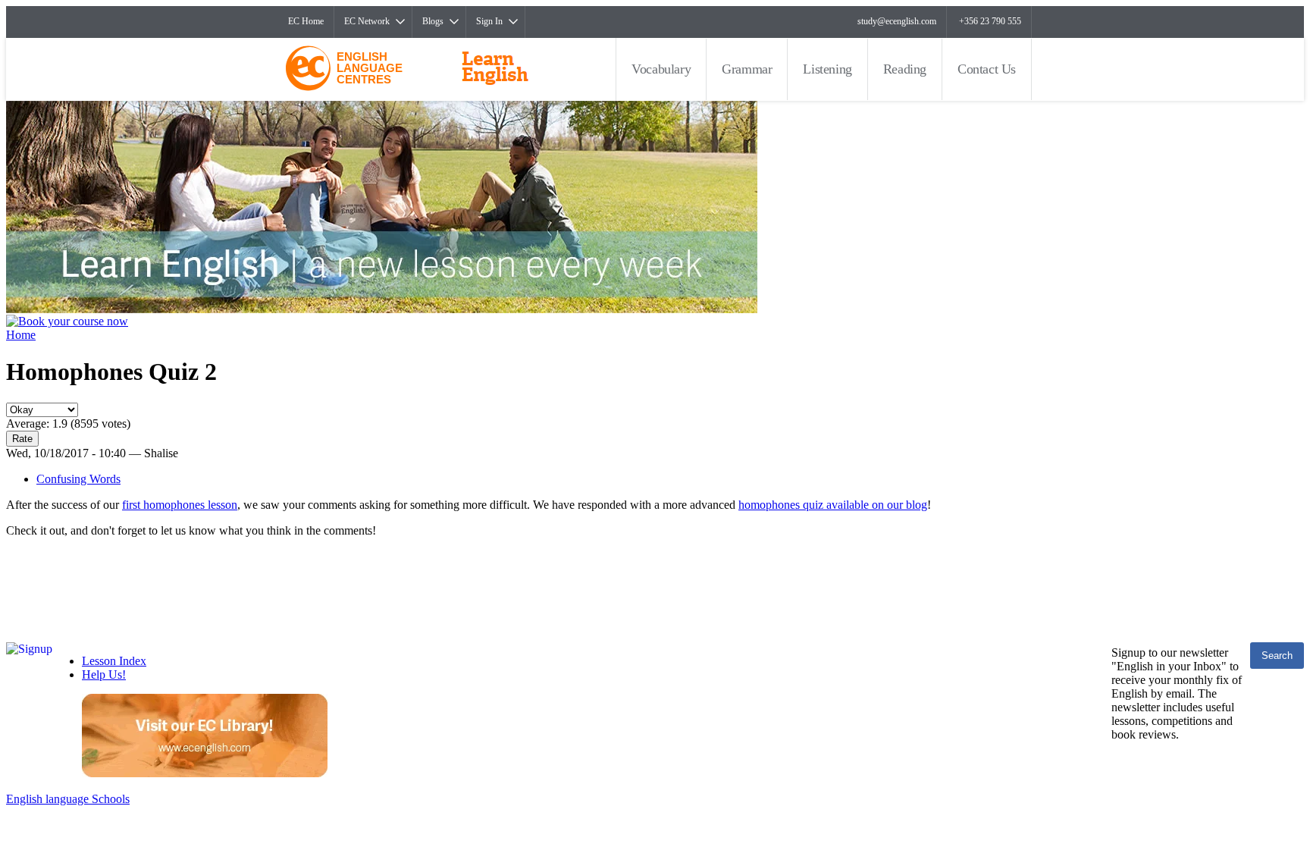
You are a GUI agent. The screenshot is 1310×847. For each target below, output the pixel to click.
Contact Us (986, 69)
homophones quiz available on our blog (832, 504)
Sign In (489, 21)
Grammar (747, 69)
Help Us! (104, 674)
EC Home (306, 21)
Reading (904, 69)
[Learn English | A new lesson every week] (381, 309)
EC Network (367, 21)
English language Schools (68, 798)
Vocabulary (661, 69)
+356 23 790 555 (990, 21)
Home (21, 334)
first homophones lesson (179, 504)
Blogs (432, 21)
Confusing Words (78, 478)
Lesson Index (114, 660)
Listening (827, 69)
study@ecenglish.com (896, 21)
